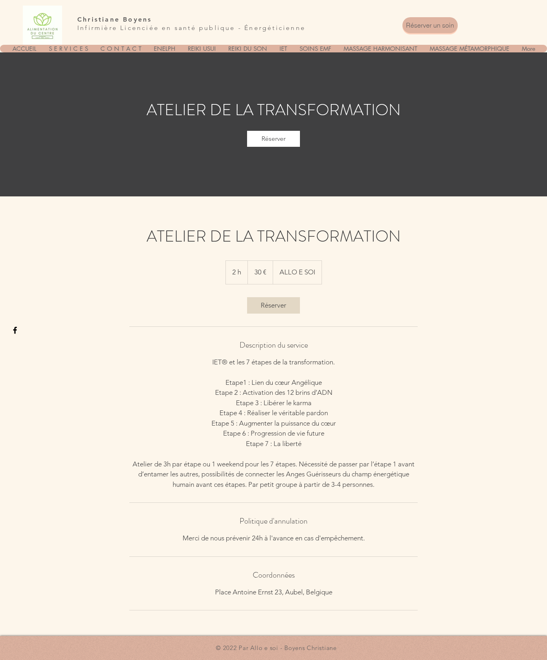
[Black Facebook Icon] (15, 330)
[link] (273, 139)
